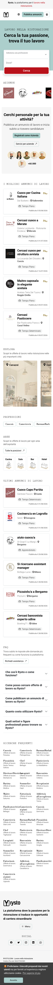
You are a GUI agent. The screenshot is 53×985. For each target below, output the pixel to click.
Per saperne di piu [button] (31, 973)
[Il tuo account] (47, 14)
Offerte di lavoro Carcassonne (26, 852)
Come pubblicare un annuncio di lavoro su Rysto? (24, 700)
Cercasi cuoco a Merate (27, 222)
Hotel (44, 459)
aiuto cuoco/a (26, 537)
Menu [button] (27, 926)
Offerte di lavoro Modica (9, 785)
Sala (20, 459)
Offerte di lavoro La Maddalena (42, 762)
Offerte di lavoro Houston (26, 842)
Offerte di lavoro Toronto (26, 822)
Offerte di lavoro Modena (42, 785)
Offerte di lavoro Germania (42, 809)
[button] (18, 14)
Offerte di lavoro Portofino (26, 796)
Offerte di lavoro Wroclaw (42, 822)
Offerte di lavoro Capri (26, 785)
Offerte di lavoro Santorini (43, 832)
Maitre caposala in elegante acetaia (28, 284)
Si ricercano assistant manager (31, 565)
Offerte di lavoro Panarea (9, 752)
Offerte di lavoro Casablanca (26, 864)
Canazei (13, 365)
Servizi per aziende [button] (25, 144)
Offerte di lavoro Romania (26, 832)
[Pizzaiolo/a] (36, 155)
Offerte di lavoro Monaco (43, 863)
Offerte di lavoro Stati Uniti (9, 822)
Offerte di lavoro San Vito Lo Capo (43, 752)
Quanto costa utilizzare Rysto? (23, 711)
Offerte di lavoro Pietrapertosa (26, 752)
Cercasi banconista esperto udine (30, 617)
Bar (32, 459)
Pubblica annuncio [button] (33, 14)
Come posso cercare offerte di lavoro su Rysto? (23, 687)
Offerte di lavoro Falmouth (9, 842)
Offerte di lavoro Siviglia (42, 842)
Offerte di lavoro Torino (43, 797)
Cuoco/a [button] (9, 424)
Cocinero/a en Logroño (32, 513)
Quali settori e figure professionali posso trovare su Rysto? (23, 724)
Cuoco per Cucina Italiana (28, 194)
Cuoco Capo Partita (30, 489)
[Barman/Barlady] (28, 155)
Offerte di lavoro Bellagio (26, 762)
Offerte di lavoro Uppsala (9, 877)
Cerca (26, 70)
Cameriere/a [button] (25, 424)
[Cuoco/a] (13, 155)
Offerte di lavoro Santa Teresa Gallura (9, 764)
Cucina (8, 459)
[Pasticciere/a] (23, 163)
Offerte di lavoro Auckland (9, 852)
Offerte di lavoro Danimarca (9, 863)
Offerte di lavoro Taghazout (9, 832)
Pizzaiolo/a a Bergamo (32, 591)
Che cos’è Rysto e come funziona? (19, 673)
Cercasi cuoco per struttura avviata (29, 252)
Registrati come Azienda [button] (26, 135)
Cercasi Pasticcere (24, 316)
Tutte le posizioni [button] (13, 450)
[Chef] (43, 155)
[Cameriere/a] (21, 155)
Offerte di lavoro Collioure (42, 852)
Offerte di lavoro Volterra (42, 775)
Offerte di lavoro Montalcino (10, 775)
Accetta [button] (13, 980)
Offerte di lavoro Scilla (26, 810)
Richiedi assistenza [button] (14, 661)
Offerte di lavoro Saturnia (26, 775)
